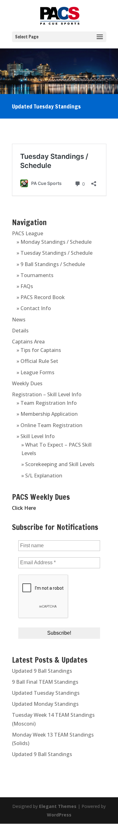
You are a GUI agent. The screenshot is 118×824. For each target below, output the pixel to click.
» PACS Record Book (41, 297)
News (18, 319)
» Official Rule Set (37, 361)
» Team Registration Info (47, 402)
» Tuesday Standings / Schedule (55, 252)
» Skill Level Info (36, 436)
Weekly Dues (27, 383)
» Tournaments (35, 275)
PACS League (27, 233)
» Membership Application (47, 413)
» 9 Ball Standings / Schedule (51, 264)
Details (20, 330)
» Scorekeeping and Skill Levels (57, 464)
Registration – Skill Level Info (46, 394)
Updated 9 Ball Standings (42, 670)
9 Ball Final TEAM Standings (45, 681)
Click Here (24, 507)
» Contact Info (34, 308)
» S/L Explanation (41, 475)
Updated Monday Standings (45, 703)
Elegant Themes (57, 806)
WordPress (59, 815)
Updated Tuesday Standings (46, 692)
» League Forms (35, 372)
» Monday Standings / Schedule (54, 241)
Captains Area (28, 341)
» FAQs (25, 286)
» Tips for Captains (39, 350)
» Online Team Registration (49, 425)
